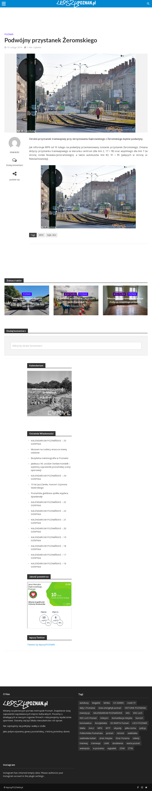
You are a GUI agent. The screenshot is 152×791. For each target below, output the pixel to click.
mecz (91, 728)
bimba (107, 702)
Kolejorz (104, 718)
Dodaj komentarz (14, 165)
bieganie (96, 702)
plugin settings (36, 776)
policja (143, 728)
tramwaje (95, 743)
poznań (109, 733)
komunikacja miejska (122, 718)
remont (120, 733)
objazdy (117, 728)
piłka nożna (130, 728)
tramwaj (84, 743)
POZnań (8, 34)
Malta (82, 728)
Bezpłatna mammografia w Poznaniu (49, 458)
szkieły (136, 738)
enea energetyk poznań (110, 707)
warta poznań (133, 743)
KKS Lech (137, 713)
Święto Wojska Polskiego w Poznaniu (27, 300)
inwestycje (85, 713)
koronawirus (86, 723)
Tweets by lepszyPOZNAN (41, 644)
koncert (139, 718)
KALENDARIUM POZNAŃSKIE (107, 713)
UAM (106, 743)
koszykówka (101, 723)
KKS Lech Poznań (88, 718)
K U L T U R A (70, 294)
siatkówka (132, 733)
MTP (108, 728)
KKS (128, 713)
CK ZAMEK (118, 702)
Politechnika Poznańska (91, 733)
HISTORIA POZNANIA (135, 707)
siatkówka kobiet (88, 738)
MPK (41, 235)
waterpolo (85, 748)
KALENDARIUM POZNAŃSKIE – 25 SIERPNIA (49, 391)
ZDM (122, 748)
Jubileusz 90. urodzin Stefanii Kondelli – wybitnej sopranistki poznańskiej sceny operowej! (51, 467)
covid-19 (131, 702)
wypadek (112, 748)
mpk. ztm (51, 235)
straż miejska (105, 738)
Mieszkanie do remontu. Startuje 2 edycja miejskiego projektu (125, 300)
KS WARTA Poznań (119, 723)
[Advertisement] (76, 17)
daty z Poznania (87, 707)
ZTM (130, 748)
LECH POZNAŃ (139, 723)
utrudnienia (117, 743)
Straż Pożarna (122, 738)
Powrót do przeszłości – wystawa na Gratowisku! (76, 300)
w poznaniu (98, 748)
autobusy (84, 702)
